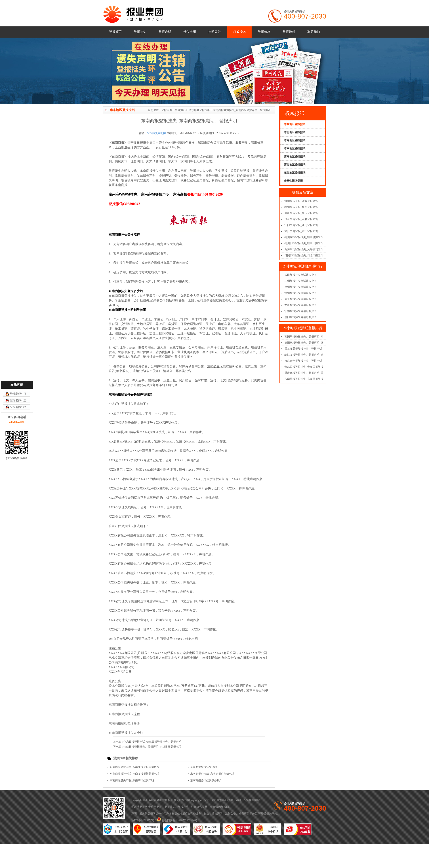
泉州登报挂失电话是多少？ (300, 286)
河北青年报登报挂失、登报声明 (303, 360)
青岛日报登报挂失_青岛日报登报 (303, 366)
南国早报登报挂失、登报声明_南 (303, 336)
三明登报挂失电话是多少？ (300, 280)
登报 (159, 806)
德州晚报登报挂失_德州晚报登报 (303, 237)
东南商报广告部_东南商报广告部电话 (212, 773)
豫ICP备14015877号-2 (144, 820)
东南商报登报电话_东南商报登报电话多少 (134, 767)
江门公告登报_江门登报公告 (301, 225)
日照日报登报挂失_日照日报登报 (303, 255)
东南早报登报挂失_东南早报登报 (303, 378)
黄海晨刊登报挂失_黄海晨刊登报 (303, 249)
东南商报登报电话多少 (124, 723)
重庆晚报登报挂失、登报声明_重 (303, 372)
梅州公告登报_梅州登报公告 (301, 207)
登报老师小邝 (18, 393)
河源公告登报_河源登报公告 (301, 201)
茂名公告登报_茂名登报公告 (301, 219)
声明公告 (214, 32)
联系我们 (313, 32)
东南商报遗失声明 (152, 171)
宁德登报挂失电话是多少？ (300, 311)
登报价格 (264, 32)
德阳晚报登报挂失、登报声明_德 (303, 342)
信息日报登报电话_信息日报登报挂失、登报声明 (152, 741)
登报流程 (289, 32)
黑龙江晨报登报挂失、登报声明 (303, 348)
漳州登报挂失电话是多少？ (300, 293)
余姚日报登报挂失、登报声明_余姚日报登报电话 (152, 746)
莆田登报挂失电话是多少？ (300, 274)
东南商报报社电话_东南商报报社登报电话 (134, 773)
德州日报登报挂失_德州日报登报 (303, 243)
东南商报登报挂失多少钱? (205, 780)
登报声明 (165, 32)
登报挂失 (140, 32)
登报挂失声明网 (156, 133)
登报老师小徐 (18, 407)
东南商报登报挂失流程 (124, 714)
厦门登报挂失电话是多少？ (300, 317)
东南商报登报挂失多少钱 (126, 733)
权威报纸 (239, 32)
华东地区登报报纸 (199, 110)
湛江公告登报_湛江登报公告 (301, 231)
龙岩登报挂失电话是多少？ (300, 305)
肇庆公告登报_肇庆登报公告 (301, 213)
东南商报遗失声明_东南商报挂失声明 (132, 780)
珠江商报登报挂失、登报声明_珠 (303, 354)
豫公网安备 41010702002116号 (179, 820)
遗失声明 (189, 32)
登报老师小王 (18, 400)
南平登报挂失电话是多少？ (300, 299)
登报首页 (115, 32)
